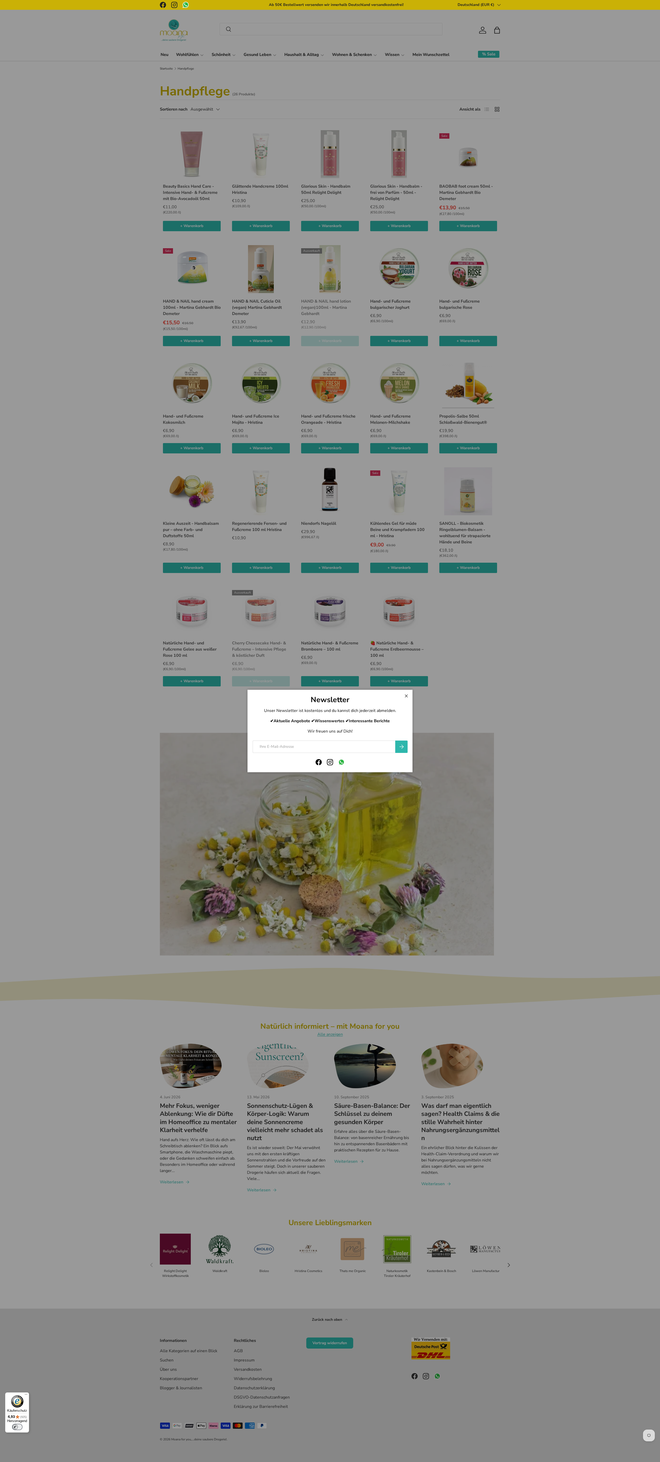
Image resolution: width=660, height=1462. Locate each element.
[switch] (17, 1427)
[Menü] (26, 1395)
